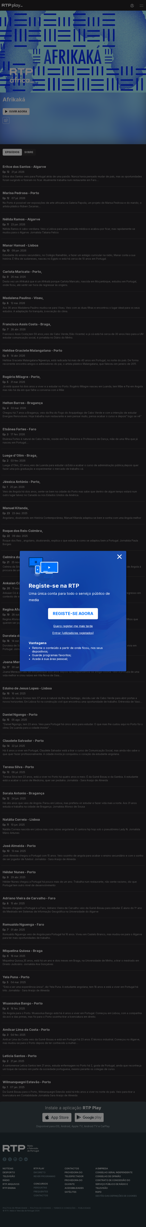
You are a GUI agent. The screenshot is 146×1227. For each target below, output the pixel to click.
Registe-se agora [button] (73, 613)
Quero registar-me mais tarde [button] (73, 626)
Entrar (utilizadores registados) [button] (73, 633)
